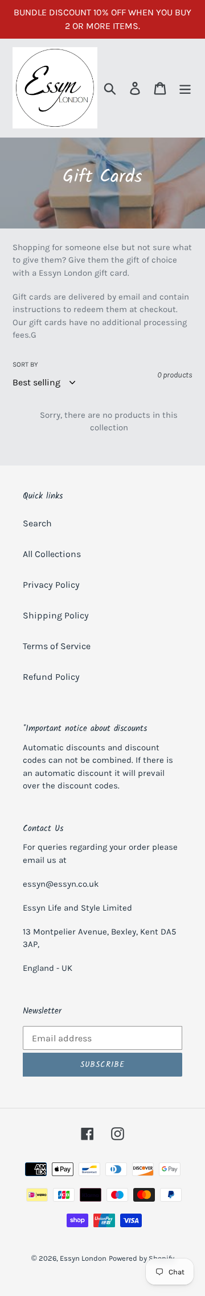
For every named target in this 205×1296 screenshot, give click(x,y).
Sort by (25, 364)
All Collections (52, 554)
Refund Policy (51, 676)
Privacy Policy (51, 584)
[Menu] (185, 88)
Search (37, 523)
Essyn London (83, 1258)
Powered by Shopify (141, 1258)
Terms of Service (57, 646)
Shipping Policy (56, 615)
